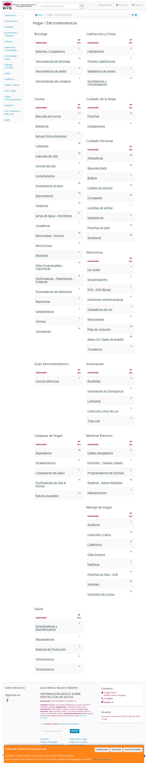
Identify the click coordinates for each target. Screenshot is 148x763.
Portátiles (8, 27)
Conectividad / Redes (11, 57)
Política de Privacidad (70, 724)
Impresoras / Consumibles (10, 49)
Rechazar (116, 749)
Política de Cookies (101, 759)
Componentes (11, 21)
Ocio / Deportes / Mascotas (12, 112)
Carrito (138, 5)
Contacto (123, 5)
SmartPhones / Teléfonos (11, 34)
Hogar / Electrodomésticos (13, 98)
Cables (7, 73)
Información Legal (78, 739)
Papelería (8, 105)
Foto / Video (10, 90)
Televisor (8, 41)
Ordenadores (10, 15)
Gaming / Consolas (8, 66)
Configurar (102, 749)
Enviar (74, 731)
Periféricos (9, 79)
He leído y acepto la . (61, 724)
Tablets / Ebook (11, 85)
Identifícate (106, 5)
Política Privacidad (48, 742)
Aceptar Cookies (133, 749)
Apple (7, 119)
